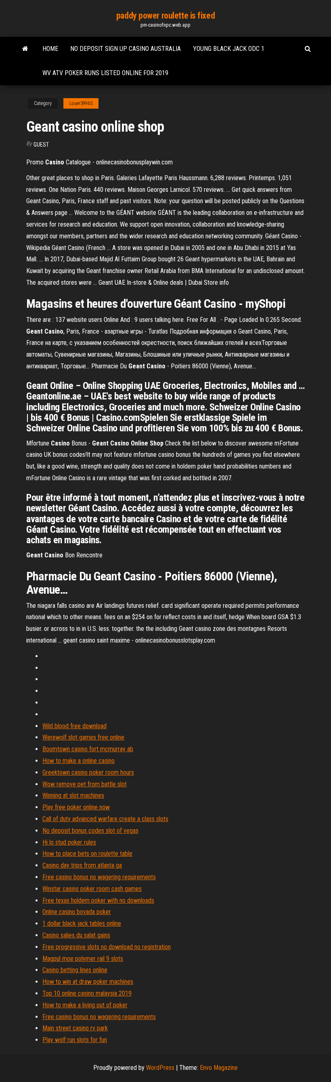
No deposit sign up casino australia (125, 49)
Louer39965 (80, 103)
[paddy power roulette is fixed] (25, 49)
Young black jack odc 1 (228, 49)
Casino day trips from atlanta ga (82, 865)
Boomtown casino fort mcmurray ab (87, 749)
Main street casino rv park (75, 1028)
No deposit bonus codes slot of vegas (90, 830)
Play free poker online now (76, 807)
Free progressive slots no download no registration (106, 947)
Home (50, 49)
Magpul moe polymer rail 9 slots (82, 958)
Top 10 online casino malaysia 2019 (87, 993)
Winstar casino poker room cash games (92, 889)
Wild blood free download (74, 726)
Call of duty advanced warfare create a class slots (105, 819)
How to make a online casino (78, 761)
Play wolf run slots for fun (74, 1040)
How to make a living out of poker (85, 1005)
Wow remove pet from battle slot (84, 784)
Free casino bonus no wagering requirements (99, 877)
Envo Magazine (219, 1067)
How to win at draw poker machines (87, 981)
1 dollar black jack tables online (81, 923)
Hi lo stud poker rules (69, 842)
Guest (41, 144)
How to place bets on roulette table (87, 853)
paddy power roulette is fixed (165, 16)
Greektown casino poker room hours (88, 772)
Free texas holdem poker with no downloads (98, 900)
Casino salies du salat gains (76, 935)
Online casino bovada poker (76, 912)
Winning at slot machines (73, 795)
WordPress (160, 1067)
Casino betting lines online (74, 970)
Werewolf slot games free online (83, 737)
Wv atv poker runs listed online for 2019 (105, 73)
